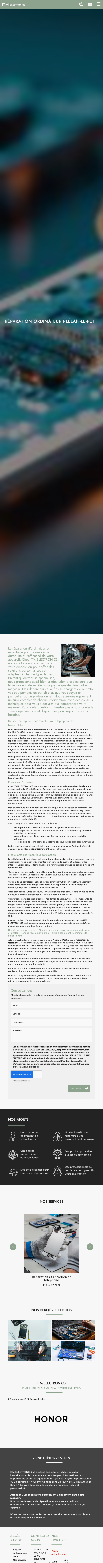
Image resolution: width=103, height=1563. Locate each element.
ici (38, 1067)
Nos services (19, 1560)
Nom (51, 999)
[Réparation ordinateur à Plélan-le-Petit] (78, 660)
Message (51, 1025)
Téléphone (51, 1017)
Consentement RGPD (51, 1042)
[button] (98, 4)
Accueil (17, 1549)
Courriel (51, 1008)
